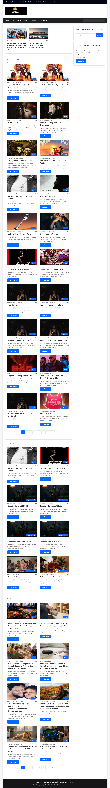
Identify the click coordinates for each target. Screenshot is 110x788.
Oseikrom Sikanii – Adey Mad (52, 269)
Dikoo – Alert (12, 123)
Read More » (13, 98)
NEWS (19, 20)
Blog (7, 20)
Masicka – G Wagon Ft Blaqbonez (53, 340)
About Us (8, 1)
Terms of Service (47, 1)
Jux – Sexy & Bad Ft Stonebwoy (20, 269)
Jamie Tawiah (12, 82)
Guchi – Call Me (13, 577)
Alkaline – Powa (46, 413)
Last (53, 432)
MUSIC (13, 20)
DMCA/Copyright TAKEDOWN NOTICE (22, 1)
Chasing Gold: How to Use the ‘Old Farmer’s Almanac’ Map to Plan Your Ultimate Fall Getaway (54, 706)
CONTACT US (43, 20)
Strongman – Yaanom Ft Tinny (19, 160)
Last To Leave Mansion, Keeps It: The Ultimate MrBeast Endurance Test (37, 45)
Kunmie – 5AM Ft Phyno (49, 541)
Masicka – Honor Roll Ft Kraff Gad (21, 340)
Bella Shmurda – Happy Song (51, 577)
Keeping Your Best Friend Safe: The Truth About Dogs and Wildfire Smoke (22, 748)
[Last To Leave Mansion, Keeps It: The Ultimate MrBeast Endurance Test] (38, 33)
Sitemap (56, 1)
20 (43, 432)
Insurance (34, 20)
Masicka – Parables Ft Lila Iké (52, 305)
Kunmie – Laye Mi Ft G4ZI (17, 506)
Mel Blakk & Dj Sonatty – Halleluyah (54, 85)
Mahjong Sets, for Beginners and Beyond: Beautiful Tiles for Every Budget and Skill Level (21, 666)
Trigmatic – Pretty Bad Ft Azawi (20, 376)
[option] (17, 39)
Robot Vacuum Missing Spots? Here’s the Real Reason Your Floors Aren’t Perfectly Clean (54, 666)
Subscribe (81, 61)
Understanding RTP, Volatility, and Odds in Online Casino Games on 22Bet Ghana (21, 625)
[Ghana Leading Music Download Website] (16, 11)
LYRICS (26, 20)
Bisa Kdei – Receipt (47, 196)
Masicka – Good (13, 305)
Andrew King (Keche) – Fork (19, 234)
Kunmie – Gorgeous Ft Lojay (51, 506)
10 (39, 432)
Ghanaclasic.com (64, 782)
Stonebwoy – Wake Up (49, 234)
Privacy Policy (37, 1)
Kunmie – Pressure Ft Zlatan (19, 541)
